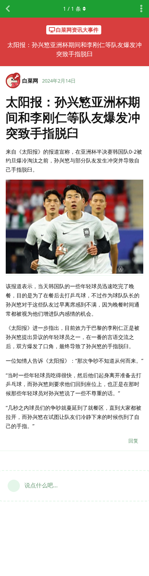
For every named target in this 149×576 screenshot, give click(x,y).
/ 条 (72, 8)
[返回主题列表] (7, 9)
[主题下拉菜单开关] (141, 9)
